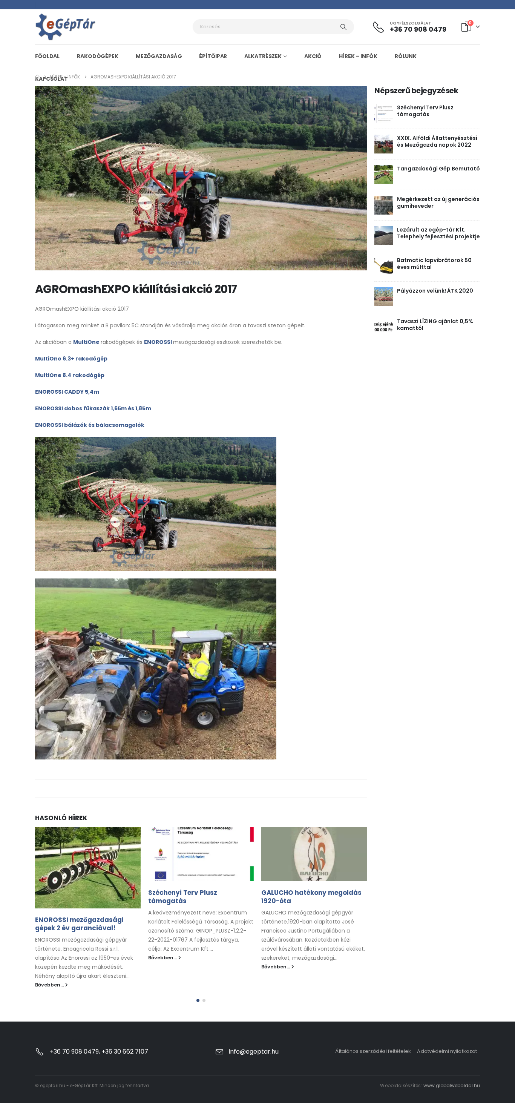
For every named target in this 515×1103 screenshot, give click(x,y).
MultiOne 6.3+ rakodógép (71, 358)
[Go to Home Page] (37, 76)
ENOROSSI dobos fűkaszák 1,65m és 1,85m (93, 408)
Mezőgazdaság (159, 56)
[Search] (343, 26)
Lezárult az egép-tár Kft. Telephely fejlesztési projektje (438, 233)
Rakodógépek (97, 56)
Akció (313, 56)
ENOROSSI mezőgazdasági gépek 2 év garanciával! (79, 924)
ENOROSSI (158, 342)
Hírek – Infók (358, 56)
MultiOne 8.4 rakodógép (69, 375)
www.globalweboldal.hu (451, 1085)
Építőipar (213, 56)
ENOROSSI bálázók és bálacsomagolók (89, 425)
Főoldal (47, 56)
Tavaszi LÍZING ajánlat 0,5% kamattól (435, 325)
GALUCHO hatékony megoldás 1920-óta (311, 896)
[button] (198, 1000)
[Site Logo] (65, 27)
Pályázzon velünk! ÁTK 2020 (435, 291)
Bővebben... (50, 985)
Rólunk (406, 56)
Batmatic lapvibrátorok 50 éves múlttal (434, 263)
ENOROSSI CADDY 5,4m (67, 392)
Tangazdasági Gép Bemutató (438, 168)
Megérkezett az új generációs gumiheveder (438, 202)
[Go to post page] (88, 867)
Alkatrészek (263, 56)
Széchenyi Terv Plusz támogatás (182, 896)
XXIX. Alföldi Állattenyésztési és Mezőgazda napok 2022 (437, 141)
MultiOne (87, 342)
